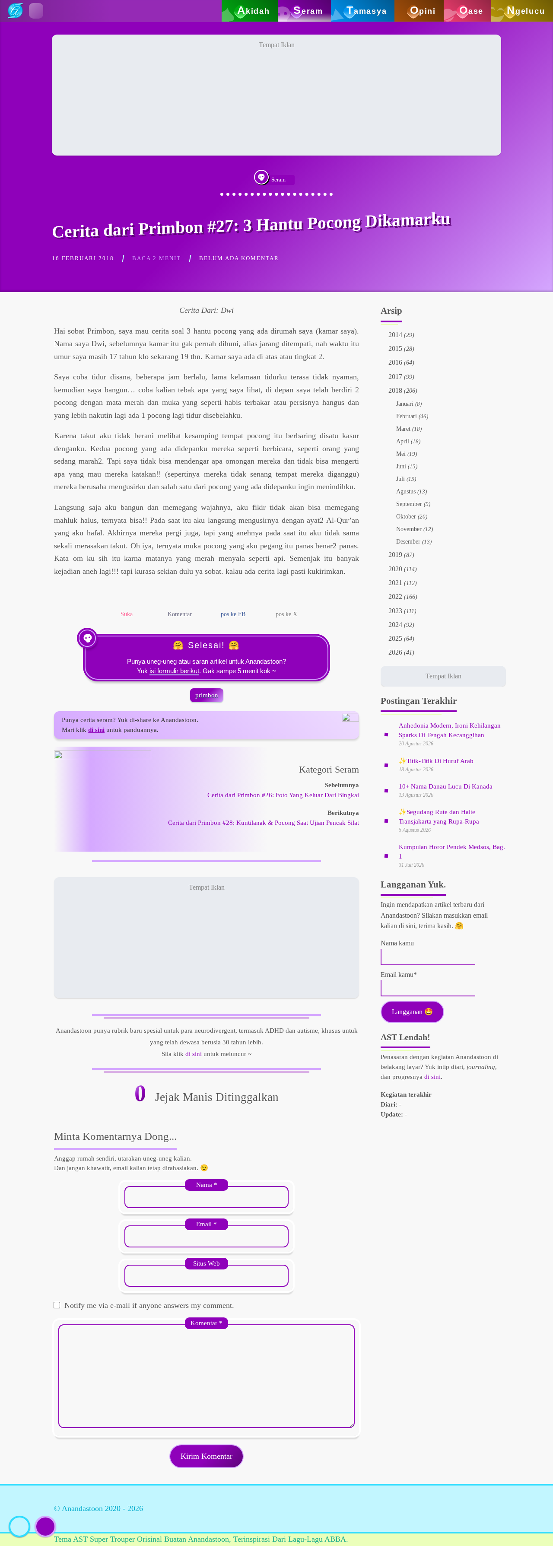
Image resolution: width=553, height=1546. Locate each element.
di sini (193, 1053)
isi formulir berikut (174, 671)
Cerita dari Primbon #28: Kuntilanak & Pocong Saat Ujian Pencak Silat (263, 822)
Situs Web (206, 1263)
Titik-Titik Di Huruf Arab (436, 760)
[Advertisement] (276, 95)
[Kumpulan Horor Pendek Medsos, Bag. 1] (386, 855)
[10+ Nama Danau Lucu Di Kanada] (386, 790)
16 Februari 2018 (83, 258)
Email (206, 1224)
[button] (36, 11)
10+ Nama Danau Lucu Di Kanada (446, 786)
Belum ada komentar (239, 258)
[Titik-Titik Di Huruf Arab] (386, 764)
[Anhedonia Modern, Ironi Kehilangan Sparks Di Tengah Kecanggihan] (386, 734)
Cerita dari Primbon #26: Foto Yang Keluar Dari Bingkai (283, 794)
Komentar (206, 1323)
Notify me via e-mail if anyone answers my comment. (149, 1305)
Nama (206, 1184)
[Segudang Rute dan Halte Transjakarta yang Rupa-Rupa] (386, 820)
